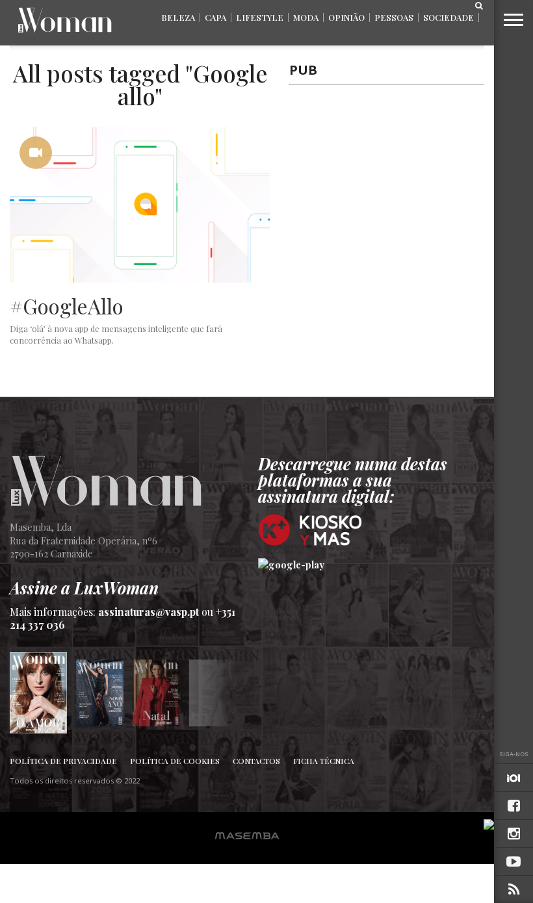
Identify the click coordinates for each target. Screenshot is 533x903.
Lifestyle (259, 17)
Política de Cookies (175, 761)
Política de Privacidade (63, 761)
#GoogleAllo (67, 306)
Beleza (178, 17)
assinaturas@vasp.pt (148, 611)
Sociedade (448, 17)
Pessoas (393, 17)
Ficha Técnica (323, 761)
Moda (305, 17)
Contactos (256, 761)
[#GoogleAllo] (140, 279)
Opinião (346, 17)
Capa (215, 17)
